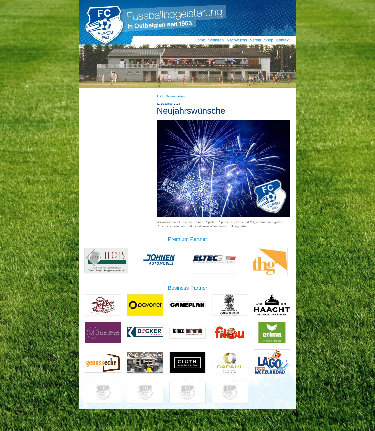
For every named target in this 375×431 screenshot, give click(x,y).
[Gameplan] (187, 305)
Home (200, 40)
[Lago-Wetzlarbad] (272, 362)
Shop (268, 40)
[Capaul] (230, 362)
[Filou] (230, 332)
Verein (255, 40)
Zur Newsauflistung (173, 96)
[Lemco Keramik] (187, 332)
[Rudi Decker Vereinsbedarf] (145, 332)
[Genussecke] (103, 362)
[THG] (267, 261)
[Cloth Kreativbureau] (187, 362)
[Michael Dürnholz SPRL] (103, 332)
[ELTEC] (214, 260)
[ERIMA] (272, 332)
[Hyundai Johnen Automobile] (160, 260)
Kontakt (282, 40)
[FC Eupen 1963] (102, 23)
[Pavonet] (145, 305)
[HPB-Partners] (106, 260)
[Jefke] (103, 305)
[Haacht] (272, 305)
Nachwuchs (237, 40)
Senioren (216, 40)
